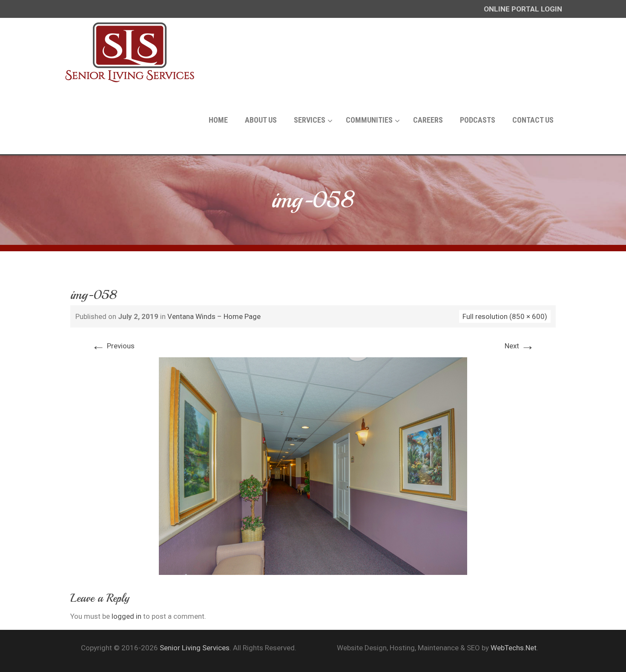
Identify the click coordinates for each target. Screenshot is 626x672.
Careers (428, 119)
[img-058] (313, 465)
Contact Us (533, 119)
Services (309, 119)
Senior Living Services (195, 647)
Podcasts (477, 119)
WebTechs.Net (514, 647)
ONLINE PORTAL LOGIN (523, 9)
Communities (369, 119)
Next (519, 346)
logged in (126, 616)
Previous (113, 346)
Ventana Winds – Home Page (214, 316)
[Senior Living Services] (130, 52)
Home (218, 119)
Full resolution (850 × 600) (504, 316)
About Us (261, 119)
